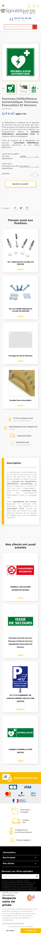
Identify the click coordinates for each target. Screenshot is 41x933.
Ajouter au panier (20, 184)
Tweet (21, 208)
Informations (9, 852)
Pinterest (26, 208)
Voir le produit (21, 247)
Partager (15, 208)
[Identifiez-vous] (34, 6)
